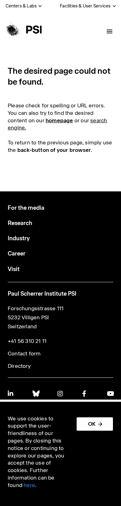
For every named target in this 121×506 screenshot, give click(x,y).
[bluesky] (36, 393)
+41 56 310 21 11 (27, 341)
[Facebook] (85, 393)
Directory (19, 366)
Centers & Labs (21, 5)
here (29, 485)
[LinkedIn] (11, 393)
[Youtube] (110, 393)
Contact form (24, 353)
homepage (59, 120)
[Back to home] (22, 29)
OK (92, 424)
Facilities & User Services (85, 5)
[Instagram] (60, 393)
